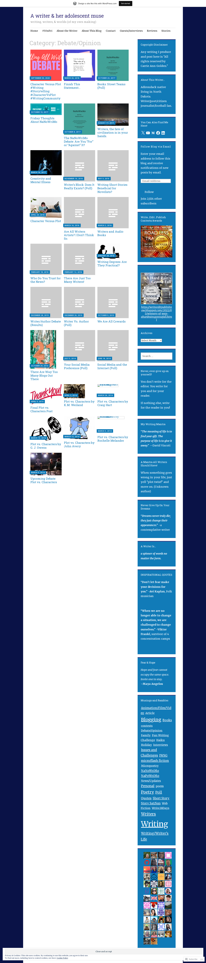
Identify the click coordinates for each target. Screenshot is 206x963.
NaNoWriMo (150, 771)
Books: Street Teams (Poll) (111, 86)
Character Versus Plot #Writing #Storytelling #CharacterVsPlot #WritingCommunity (45, 91)
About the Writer (67, 30)
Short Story (161, 798)
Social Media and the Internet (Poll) (112, 366)
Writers (148, 814)
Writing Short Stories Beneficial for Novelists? (112, 188)
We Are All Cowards (111, 321)
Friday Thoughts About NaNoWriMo (43, 120)
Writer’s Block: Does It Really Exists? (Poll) (79, 186)
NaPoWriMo (150, 776)
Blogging (151, 719)
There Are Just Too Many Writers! (77, 280)
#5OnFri (47, 30)
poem (160, 786)
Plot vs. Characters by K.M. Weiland (79, 403)
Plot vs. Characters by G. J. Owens (45, 446)
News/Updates (151, 780)
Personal (147, 786)
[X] (143, 133)
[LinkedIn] (163, 133)
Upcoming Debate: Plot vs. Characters (43, 480)
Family (146, 735)
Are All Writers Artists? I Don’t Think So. (79, 235)
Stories (165, 30)
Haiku (160, 740)
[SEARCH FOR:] (156, 356)
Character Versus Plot (45, 221)
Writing (154, 824)
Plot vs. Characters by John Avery (79, 444)
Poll (158, 792)
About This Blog (92, 30)
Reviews (152, 30)
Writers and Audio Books (110, 233)
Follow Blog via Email (156, 146)
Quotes (146, 798)
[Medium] (153, 133)
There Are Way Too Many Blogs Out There (44, 375)
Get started (125, 3)
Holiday (146, 745)
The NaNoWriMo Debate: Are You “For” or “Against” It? (78, 141)
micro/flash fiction (155, 760)
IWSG (163, 755)
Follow (149, 192)
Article (150, 713)
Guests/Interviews (131, 30)
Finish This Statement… (72, 86)
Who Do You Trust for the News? (45, 280)
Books (167, 720)
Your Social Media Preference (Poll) (77, 366)
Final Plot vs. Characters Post (41, 409)
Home (34, 30)
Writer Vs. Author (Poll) (76, 323)
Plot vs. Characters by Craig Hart (112, 403)
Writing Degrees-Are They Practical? (112, 263)
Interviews (160, 745)
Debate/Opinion (151, 730)
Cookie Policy (62, 958)
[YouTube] (148, 133)
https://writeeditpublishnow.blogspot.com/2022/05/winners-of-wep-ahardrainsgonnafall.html (156, 313)
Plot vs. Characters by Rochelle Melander (112, 439)
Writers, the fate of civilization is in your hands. (112, 132)
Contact (111, 30)
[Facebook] (158, 133)
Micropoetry (150, 765)
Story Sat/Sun (151, 803)
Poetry (147, 792)
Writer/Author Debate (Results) (45, 323)
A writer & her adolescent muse (67, 15)
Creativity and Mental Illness (40, 180)
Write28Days (160, 808)
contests (147, 725)
